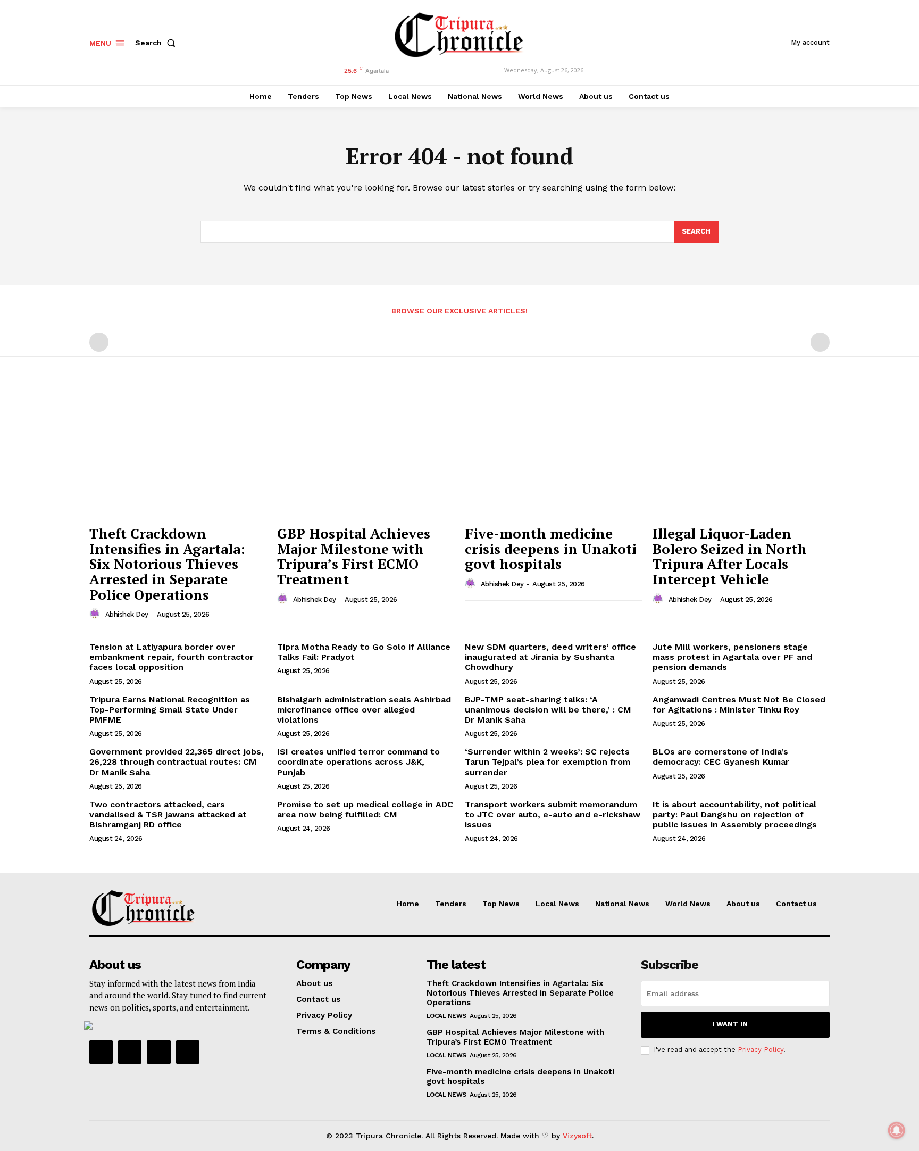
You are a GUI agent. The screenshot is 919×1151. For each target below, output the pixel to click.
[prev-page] (98, 342)
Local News (446, 1016)
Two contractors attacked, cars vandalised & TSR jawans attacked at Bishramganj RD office (168, 814)
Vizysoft (577, 1135)
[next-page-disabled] (820, 342)
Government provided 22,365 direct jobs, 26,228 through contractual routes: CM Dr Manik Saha (176, 762)
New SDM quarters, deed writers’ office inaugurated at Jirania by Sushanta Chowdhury (550, 657)
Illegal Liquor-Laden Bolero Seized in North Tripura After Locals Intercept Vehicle (730, 556)
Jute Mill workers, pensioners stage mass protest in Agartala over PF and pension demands (732, 657)
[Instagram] (129, 1052)
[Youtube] (187, 1052)
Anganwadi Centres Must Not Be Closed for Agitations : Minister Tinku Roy (739, 704)
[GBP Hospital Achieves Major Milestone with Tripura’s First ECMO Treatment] (365, 453)
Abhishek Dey (126, 614)
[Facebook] (101, 1052)
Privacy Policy (760, 1050)
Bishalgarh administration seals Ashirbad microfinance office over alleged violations (364, 709)
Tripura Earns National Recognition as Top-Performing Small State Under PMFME (169, 709)
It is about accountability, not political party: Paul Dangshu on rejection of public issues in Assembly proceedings (735, 814)
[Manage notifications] (896, 1130)
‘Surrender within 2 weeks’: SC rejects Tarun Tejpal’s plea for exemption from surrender (547, 762)
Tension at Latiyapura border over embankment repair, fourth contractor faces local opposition (171, 657)
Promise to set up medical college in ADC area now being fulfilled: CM (365, 809)
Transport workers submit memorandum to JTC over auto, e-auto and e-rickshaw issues (552, 814)
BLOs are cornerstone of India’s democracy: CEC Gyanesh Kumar (721, 757)
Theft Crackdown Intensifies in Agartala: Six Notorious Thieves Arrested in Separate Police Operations (167, 563)
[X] (158, 1052)
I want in (730, 1024)
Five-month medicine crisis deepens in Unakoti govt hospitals (551, 548)
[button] (157, 42)
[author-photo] (96, 614)
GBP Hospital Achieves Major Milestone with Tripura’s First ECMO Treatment (353, 556)
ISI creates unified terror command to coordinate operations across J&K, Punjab (358, 762)
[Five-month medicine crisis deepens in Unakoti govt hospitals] (553, 453)
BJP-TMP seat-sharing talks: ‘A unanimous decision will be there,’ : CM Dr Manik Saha (548, 709)
